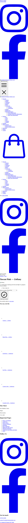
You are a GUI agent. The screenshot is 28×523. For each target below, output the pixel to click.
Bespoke (4, 98)
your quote (11, 301)
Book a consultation (7, 420)
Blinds (6, 104)
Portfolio (4, 123)
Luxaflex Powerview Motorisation (15, 114)
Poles (6, 119)
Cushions (10, 107)
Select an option (3, 290)
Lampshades (10, 108)
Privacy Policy (6, 422)
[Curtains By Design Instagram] (14, 33)
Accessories (7, 105)
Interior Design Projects (10, 126)
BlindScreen (7, 110)
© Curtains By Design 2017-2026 (7, 522)
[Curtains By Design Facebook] (14, 78)
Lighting (7, 122)
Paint (6, 117)
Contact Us (5, 421)
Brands (4, 129)
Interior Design (6, 124)
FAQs (4, 431)
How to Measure (6, 426)
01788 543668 (3, 1)
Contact (4, 130)
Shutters (7, 109)
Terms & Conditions (7, 424)
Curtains (7, 100)
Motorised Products (9, 111)
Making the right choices (8, 427)
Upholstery (7, 102)
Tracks (6, 118)
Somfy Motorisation (12, 112)
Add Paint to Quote (4, 299)
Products (4, 116)
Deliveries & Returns (7, 428)
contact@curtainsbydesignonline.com (7, 520)
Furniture (7, 103)
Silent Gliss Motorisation (13, 115)
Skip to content (3, 0)
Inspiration (5, 128)
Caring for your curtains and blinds (10, 429)
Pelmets (6, 101)
